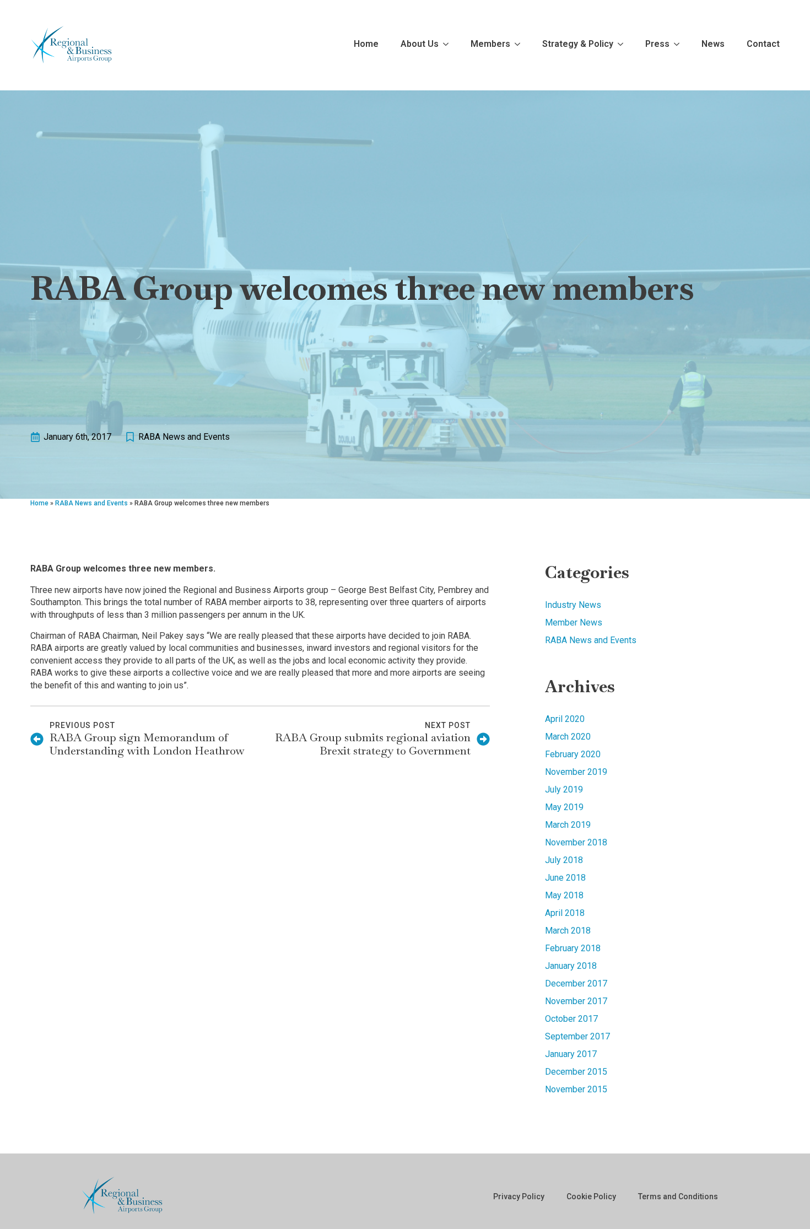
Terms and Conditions (678, 1196)
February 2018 (573, 948)
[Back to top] (782, 1201)
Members (490, 44)
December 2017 (576, 983)
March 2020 (568, 736)
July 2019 (564, 789)
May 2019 (564, 807)
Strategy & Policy (577, 44)
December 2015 (576, 1071)
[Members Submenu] (515, 45)
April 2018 (565, 913)
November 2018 (576, 842)
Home (366, 44)
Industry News (573, 605)
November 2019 (576, 772)
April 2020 (565, 719)
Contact (763, 44)
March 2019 (568, 825)
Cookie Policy (591, 1196)
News (713, 44)
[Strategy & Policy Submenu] (618, 45)
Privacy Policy (518, 1196)
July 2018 (564, 860)
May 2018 (564, 895)
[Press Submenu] (674, 45)
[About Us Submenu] (444, 45)
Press (657, 44)
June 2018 (565, 877)
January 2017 (571, 1054)
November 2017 (576, 1001)
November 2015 (576, 1089)
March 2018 (568, 930)
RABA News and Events (184, 437)
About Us (420, 44)
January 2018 (571, 966)
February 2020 (573, 754)
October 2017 (571, 1019)
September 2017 (577, 1036)
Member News (573, 622)
